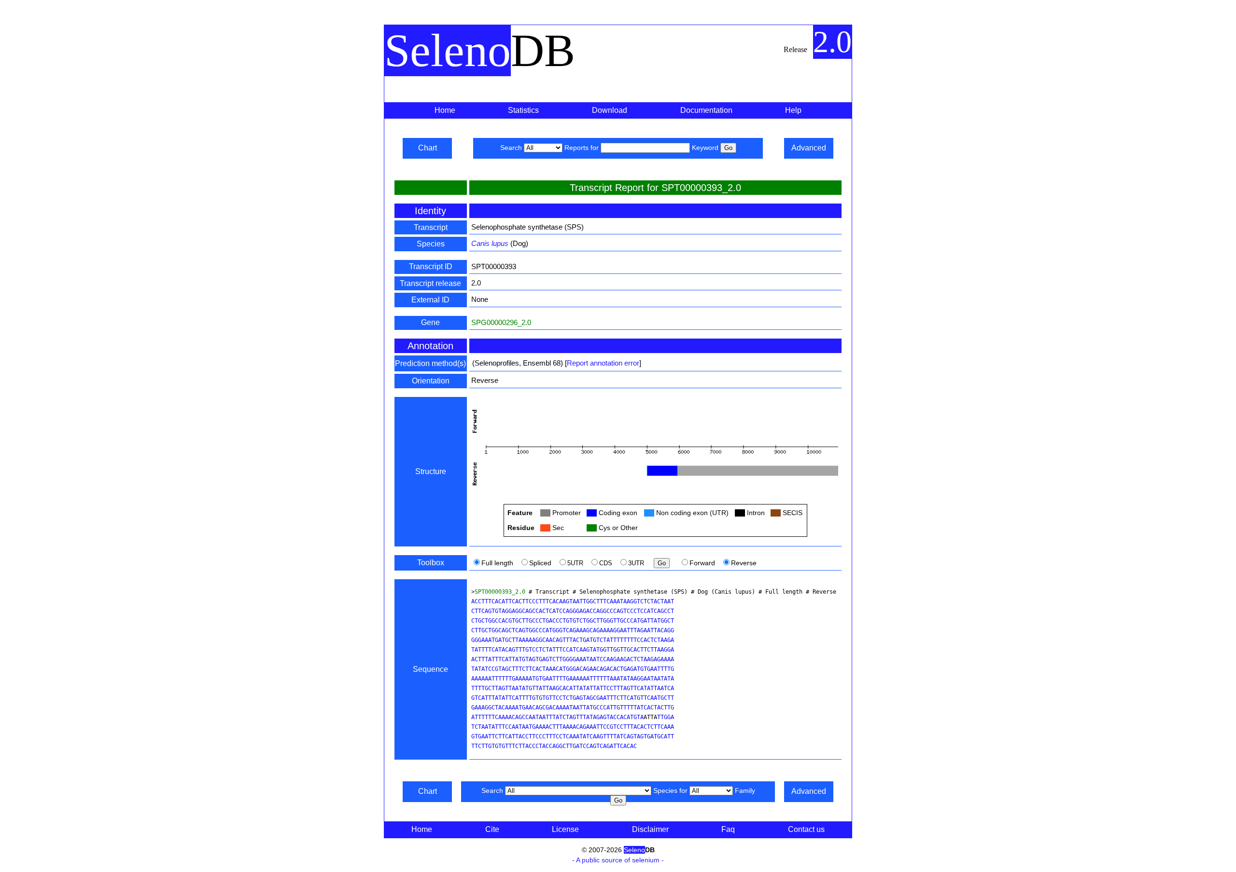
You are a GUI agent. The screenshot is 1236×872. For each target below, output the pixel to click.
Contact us (806, 829)
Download (609, 110)
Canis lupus (489, 243)
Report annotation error (603, 363)
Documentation (706, 110)
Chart (427, 148)
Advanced (808, 148)
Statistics (523, 110)
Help (793, 110)
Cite (492, 829)
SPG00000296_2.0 (501, 322)
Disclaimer (650, 829)
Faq (728, 829)
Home (445, 110)
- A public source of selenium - (618, 860)
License (565, 829)
